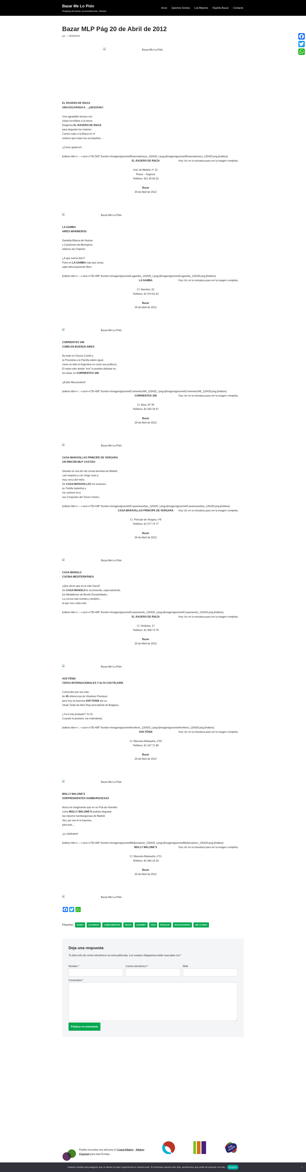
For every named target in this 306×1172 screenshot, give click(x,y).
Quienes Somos (181, 8)
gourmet (141, 925)
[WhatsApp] (301, 52)
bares (80, 925)
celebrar (93, 925)
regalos (165, 925)
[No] (302, 1167)
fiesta (128, 925)
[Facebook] (301, 36)
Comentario (76, 980)
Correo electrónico (137, 966)
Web (185, 966)
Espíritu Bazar (221, 8)
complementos (112, 925)
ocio (153, 925)
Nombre (74, 966)
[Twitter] (301, 44)
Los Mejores (201, 8)
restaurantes (182, 925)
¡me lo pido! (201, 925)
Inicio (164, 8)
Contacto (238, 8)
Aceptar (233, 1167)
